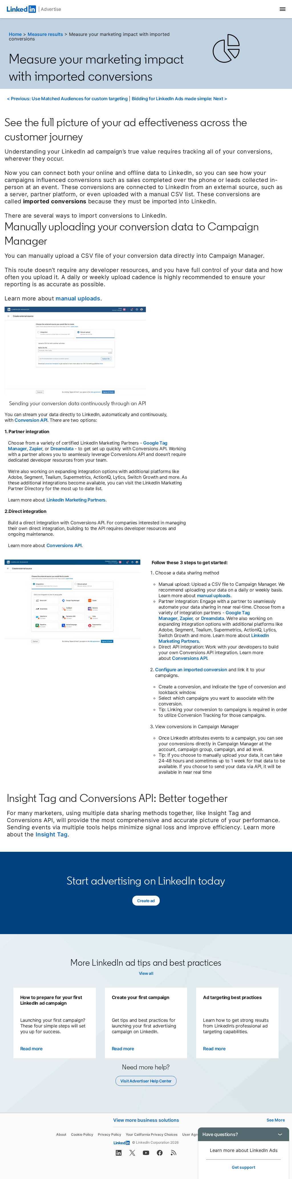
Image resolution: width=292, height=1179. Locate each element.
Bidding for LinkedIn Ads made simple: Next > (179, 98)
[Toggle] (280, 1134)
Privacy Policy (109, 1134)
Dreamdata (62, 448)
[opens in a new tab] (118, 1154)
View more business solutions (146, 1120)
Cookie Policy (82, 1134)
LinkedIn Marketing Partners (76, 500)
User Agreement (196, 1134)
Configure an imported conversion (191, 669)
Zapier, (187, 618)
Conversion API (31, 420)
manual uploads (78, 298)
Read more (31, 1048)
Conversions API (64, 545)
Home (15, 34)
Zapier (35, 448)
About (61, 1134)
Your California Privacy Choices (152, 1134)
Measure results (45, 34)
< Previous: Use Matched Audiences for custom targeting (67, 98)
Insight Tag (52, 834)
